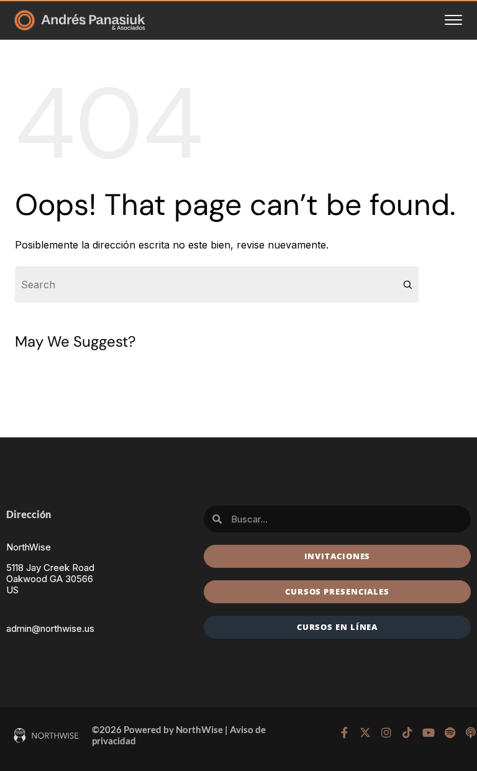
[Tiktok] (407, 732)
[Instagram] (386, 732)
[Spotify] (449, 732)
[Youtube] (428, 732)
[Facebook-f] (344, 732)
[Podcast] (470, 732)
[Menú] (453, 20)
